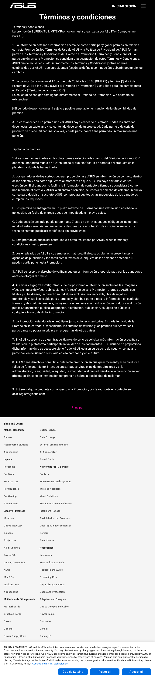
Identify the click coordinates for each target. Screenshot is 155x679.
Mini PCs (9, 577)
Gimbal (43, 628)
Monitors (9, 518)
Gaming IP (45, 636)
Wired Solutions (49, 496)
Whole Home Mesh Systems (55, 481)
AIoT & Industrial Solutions (55, 518)
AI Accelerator (48, 452)
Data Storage (47, 437)
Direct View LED (13, 525)
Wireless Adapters (50, 488)
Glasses (8, 533)
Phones (8, 437)
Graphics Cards (12, 614)
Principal (77, 407)
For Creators (11, 481)
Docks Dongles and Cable (54, 606)
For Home (9, 466)
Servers (44, 533)
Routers (44, 474)
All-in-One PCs (12, 547)
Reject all (104, 672)
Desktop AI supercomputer (55, 525)
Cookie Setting (73, 672)
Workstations (11, 584)
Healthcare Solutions (16, 444)
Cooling (8, 628)
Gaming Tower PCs (14, 562)
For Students (11, 488)
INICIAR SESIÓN (124, 6)
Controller (45, 621)
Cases (7, 621)
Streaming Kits (48, 577)
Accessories (11, 452)
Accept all (136, 672)
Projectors (10, 540)
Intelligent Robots (50, 510)
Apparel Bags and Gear (52, 584)
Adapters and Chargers (53, 599)
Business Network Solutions (56, 503)
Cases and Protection (52, 591)
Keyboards (46, 555)
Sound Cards (47, 459)
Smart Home (47, 540)
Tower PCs (10, 555)
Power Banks (47, 614)
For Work (9, 474)
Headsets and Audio (51, 569)
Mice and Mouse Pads (52, 562)
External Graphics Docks (54, 444)
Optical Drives (48, 430)
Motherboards (12, 606)
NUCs (7, 569)
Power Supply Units (15, 636)
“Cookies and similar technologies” (50, 663)
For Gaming (10, 496)
